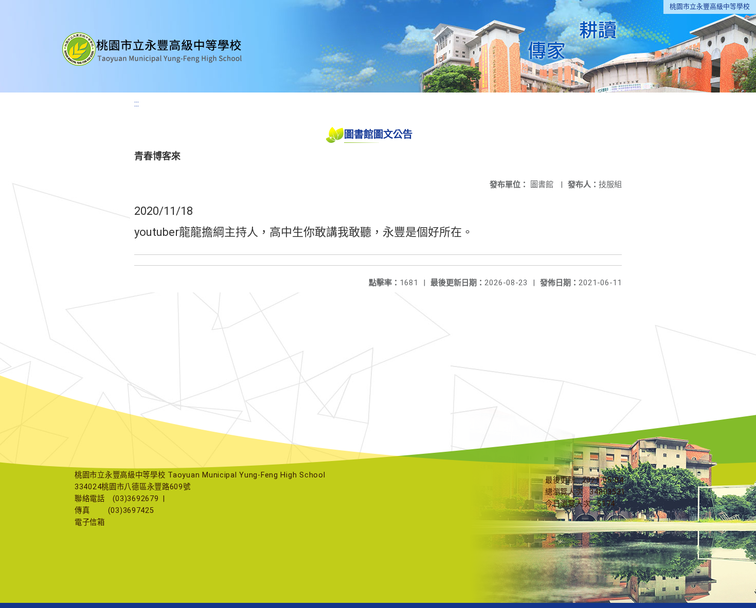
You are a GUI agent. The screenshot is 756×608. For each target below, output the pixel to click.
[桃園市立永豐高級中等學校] (153, 46)
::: (136, 103)
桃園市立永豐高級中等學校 (710, 6)
